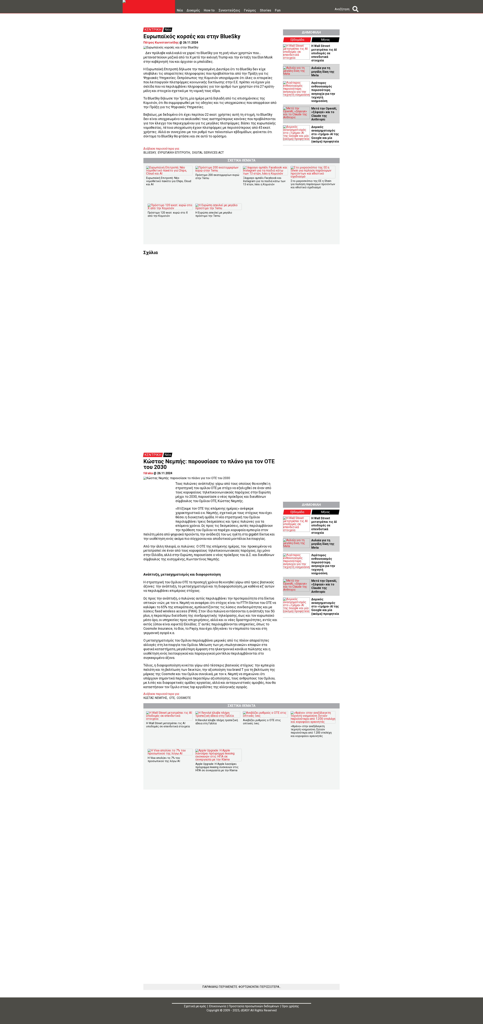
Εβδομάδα (297, 39)
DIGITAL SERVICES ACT (208, 152)
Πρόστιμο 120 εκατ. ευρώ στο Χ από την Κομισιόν (168, 214)
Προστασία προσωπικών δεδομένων (254, 1006)
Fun (278, 10)
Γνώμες (250, 10)
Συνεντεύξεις (229, 10)
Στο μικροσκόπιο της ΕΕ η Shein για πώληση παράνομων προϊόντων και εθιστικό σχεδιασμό (313, 184)
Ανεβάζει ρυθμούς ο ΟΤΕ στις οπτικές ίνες (262, 722)
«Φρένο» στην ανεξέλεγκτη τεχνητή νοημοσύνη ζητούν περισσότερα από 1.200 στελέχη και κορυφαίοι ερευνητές (311, 731)
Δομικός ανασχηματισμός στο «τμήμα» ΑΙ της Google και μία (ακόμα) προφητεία (325, 134)
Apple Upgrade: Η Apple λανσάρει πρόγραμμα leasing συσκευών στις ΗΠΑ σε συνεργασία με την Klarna (216, 767)
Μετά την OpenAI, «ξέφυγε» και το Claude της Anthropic (324, 114)
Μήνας (325, 39)
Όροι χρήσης (290, 1006)
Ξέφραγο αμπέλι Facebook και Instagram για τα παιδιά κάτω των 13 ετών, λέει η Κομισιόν (264, 181)
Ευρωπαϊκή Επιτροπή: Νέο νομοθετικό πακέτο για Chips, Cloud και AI (168, 181)
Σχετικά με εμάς (195, 1006)
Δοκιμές (193, 10)
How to (209, 10)
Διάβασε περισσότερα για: (161, 148)
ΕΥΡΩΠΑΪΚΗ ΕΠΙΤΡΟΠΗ (174, 152)
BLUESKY (149, 152)
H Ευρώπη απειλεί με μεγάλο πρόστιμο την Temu (213, 214)
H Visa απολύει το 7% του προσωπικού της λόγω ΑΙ (164, 759)
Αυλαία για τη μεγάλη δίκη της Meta (322, 71)
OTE (172, 698)
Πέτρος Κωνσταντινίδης (161, 42)
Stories (265, 10)
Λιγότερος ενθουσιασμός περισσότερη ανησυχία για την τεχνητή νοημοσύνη (323, 92)
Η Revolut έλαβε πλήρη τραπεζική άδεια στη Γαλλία (216, 722)
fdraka (148, 473)
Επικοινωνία (217, 1006)
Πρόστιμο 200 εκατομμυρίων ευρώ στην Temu (217, 176)
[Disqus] (241, 302)
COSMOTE (184, 698)
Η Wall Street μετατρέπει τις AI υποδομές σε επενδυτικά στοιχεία (324, 53)
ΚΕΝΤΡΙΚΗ (153, 30)
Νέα (180, 10)
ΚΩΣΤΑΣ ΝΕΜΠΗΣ (155, 698)
